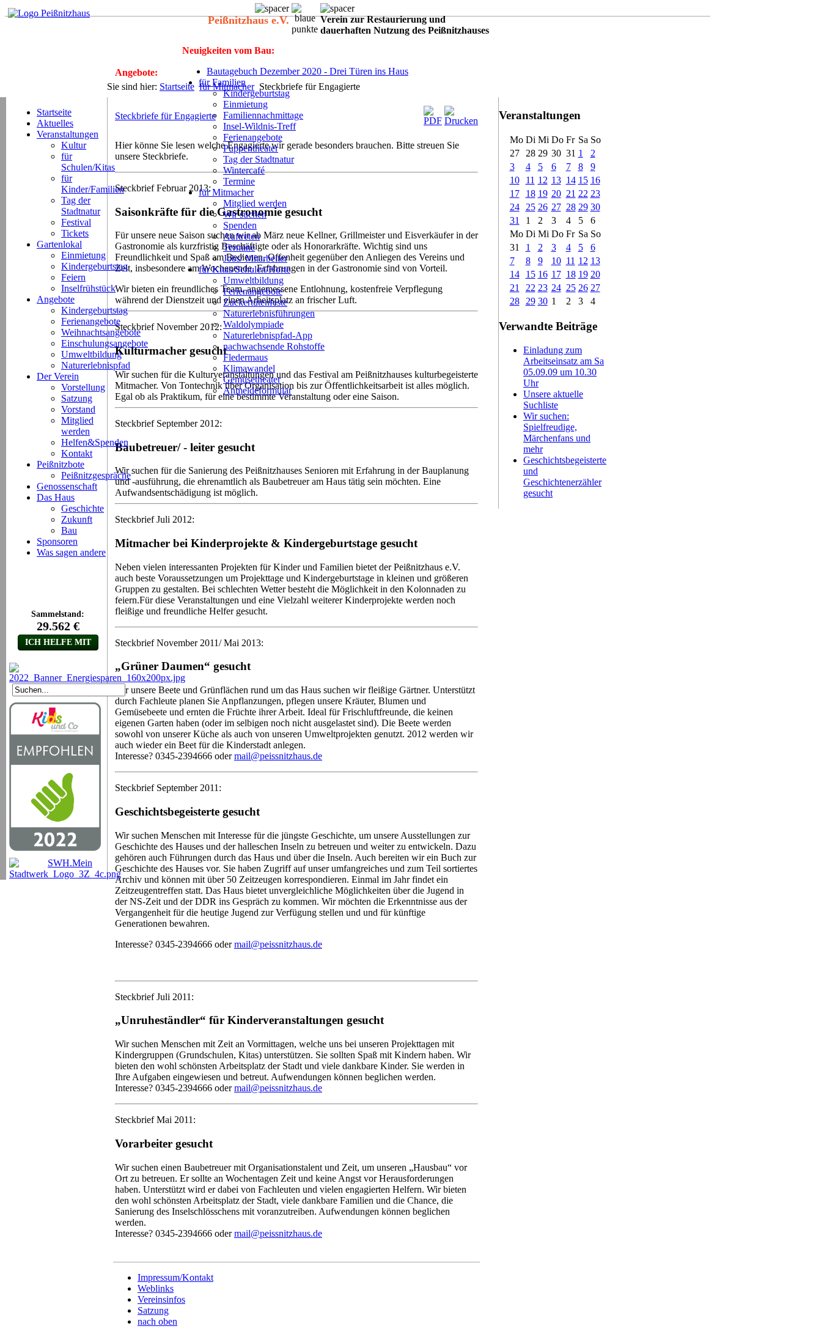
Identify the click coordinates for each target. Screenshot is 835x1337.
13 (556, 180)
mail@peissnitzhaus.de (278, 756)
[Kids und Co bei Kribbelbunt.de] (55, 848)
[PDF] (433, 121)
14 (571, 180)
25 (530, 207)
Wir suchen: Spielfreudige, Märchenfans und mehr (556, 432)
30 (595, 207)
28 (571, 207)
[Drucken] (461, 121)
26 (543, 207)
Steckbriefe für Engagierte (165, 116)
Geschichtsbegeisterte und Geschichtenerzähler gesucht (564, 476)
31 (515, 220)
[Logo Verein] (49, 13)
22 (583, 193)
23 (595, 193)
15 (583, 180)
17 (515, 193)
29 (583, 207)
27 (556, 207)
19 (543, 193)
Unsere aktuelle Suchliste (553, 399)
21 (571, 193)
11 (530, 180)
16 (595, 180)
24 (515, 207)
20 (556, 193)
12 (543, 180)
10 (515, 180)
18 (530, 193)
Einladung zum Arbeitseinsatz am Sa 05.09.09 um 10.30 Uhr (563, 366)
